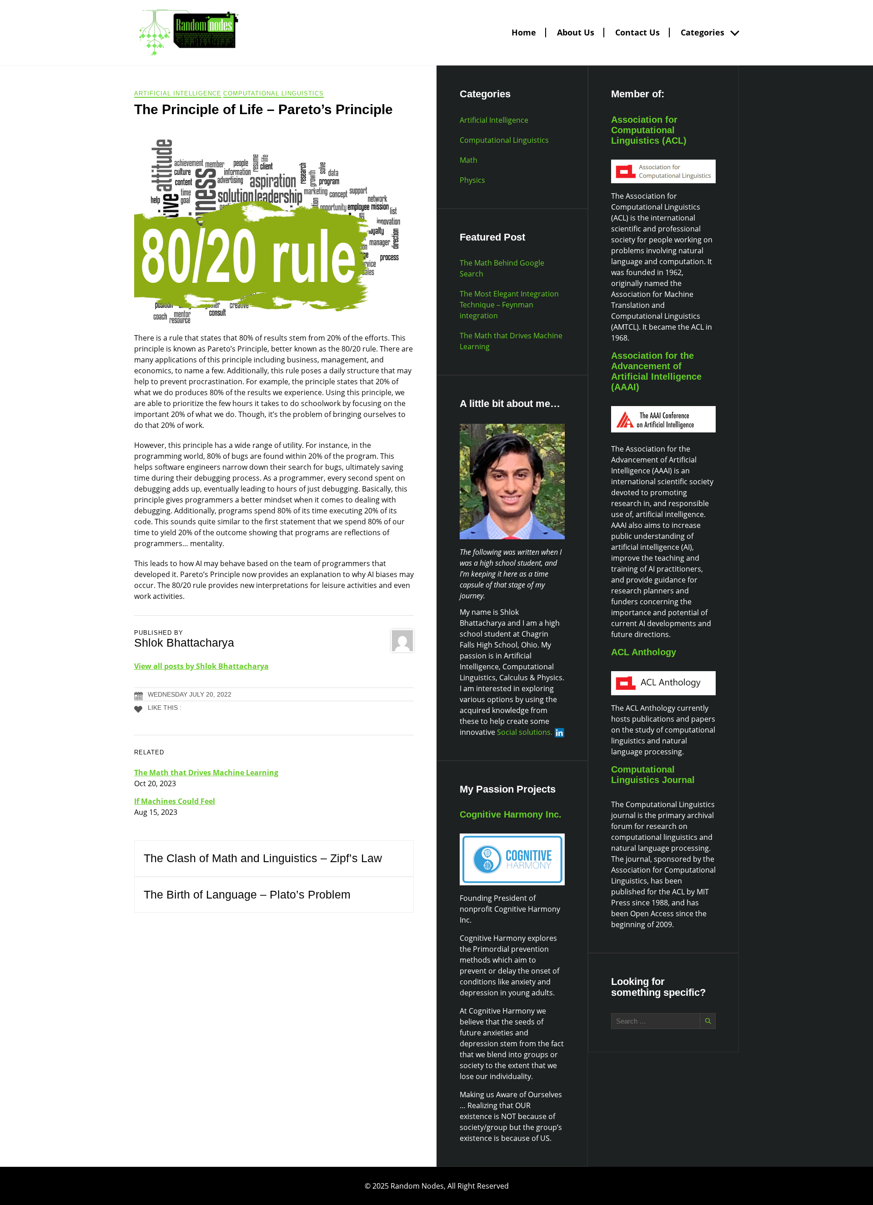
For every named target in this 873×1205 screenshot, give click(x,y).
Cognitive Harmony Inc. (511, 814)
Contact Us (637, 33)
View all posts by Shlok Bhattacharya (201, 666)
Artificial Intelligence (177, 93)
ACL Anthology (643, 652)
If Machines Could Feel (174, 801)
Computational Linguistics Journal (653, 774)
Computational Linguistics (273, 93)
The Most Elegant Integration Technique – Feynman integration (509, 305)
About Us (575, 33)
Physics (472, 180)
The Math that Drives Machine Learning (206, 773)
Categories (702, 33)
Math (468, 160)
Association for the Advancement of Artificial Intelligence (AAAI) (656, 371)
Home (524, 33)
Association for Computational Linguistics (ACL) (649, 130)
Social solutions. (524, 732)
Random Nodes (417, 1186)
